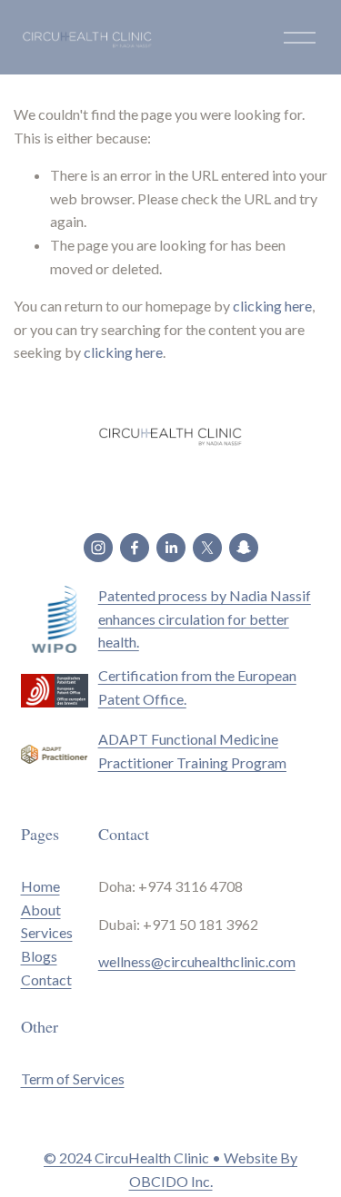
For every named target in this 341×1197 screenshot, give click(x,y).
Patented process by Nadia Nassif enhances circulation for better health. (204, 618)
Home (40, 886)
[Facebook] (134, 547)
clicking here (272, 305)
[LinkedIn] (171, 547)
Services (47, 932)
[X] (207, 547)
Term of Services (73, 1078)
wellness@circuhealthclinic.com (197, 961)
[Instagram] (98, 547)
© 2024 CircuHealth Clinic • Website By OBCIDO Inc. (170, 1169)
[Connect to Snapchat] (243, 547)
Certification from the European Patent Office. (197, 687)
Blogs (39, 956)
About (41, 909)
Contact (46, 979)
